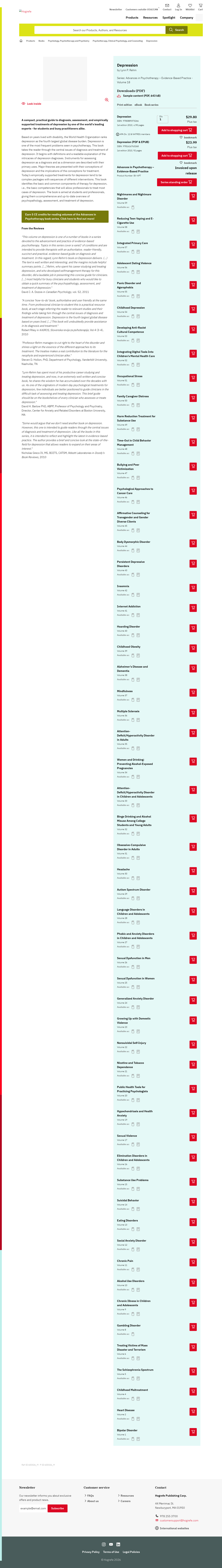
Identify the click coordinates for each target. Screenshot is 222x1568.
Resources (150, 17)
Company (186, 17)
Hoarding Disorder (128, 626)
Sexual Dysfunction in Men (133, 958)
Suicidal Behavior (128, 1200)
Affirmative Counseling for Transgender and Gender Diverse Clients (133, 517)
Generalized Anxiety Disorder (135, 998)
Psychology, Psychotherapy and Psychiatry (68, 40)
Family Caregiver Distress (133, 396)
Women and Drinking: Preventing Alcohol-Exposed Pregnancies (135, 764)
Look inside (33, 103)
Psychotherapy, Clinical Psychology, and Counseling (118, 40)
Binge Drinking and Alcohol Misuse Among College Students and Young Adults (134, 821)
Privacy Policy (91, 1552)
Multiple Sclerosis (128, 711)
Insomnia (123, 586)
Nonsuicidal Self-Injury (131, 1043)
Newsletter (115, 9)
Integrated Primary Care (132, 243)
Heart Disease (126, 1410)
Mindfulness (125, 691)
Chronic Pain (125, 1261)
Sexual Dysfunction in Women (136, 978)
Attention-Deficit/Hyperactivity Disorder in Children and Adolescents (135, 792)
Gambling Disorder (129, 1325)
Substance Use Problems (132, 1180)
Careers (125, 1501)
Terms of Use (111, 1552)
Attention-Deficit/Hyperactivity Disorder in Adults (135, 735)
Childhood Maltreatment (132, 1390)
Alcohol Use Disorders (130, 1281)
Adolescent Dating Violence (134, 263)
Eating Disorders (127, 1220)
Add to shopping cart (174, 130)
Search (179, 30)
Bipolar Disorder (127, 1430)
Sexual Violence (127, 1135)
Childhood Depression (131, 307)
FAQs (90, 1495)
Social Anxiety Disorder (131, 1240)
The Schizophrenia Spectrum (135, 1369)
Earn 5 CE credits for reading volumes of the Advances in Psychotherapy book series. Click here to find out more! (60, 216)
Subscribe (57, 1508)
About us (93, 1501)
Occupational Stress (129, 376)
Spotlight (168, 17)
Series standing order (174, 182)
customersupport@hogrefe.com (179, 1520)
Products (132, 17)
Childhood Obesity (128, 646)
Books (42, 40)
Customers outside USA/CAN (142, 9)
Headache (123, 869)
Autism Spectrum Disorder (133, 889)
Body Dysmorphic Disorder (133, 542)
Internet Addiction (129, 606)
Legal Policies (131, 1552)
